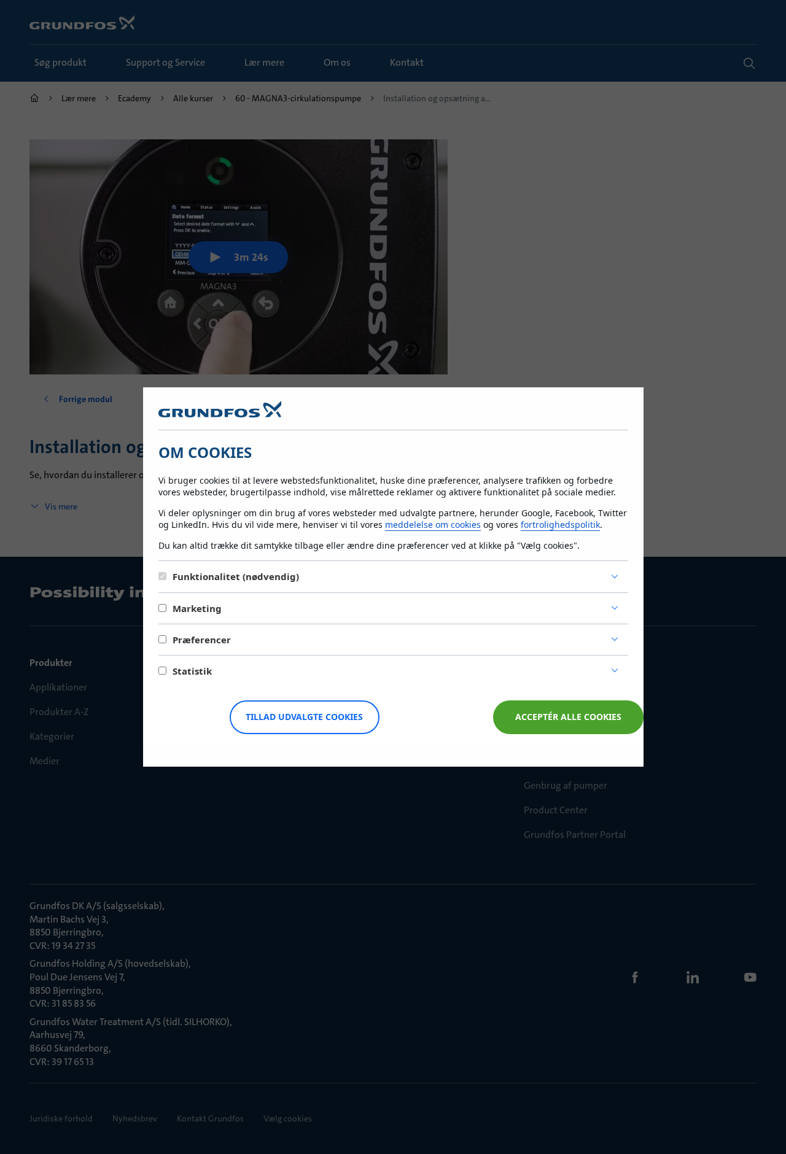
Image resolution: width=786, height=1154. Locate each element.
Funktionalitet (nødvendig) (236, 576)
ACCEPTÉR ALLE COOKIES (568, 716)
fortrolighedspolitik (560, 524)
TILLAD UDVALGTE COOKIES (304, 716)
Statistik (192, 671)
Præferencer (202, 639)
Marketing (197, 608)
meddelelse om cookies (433, 524)
